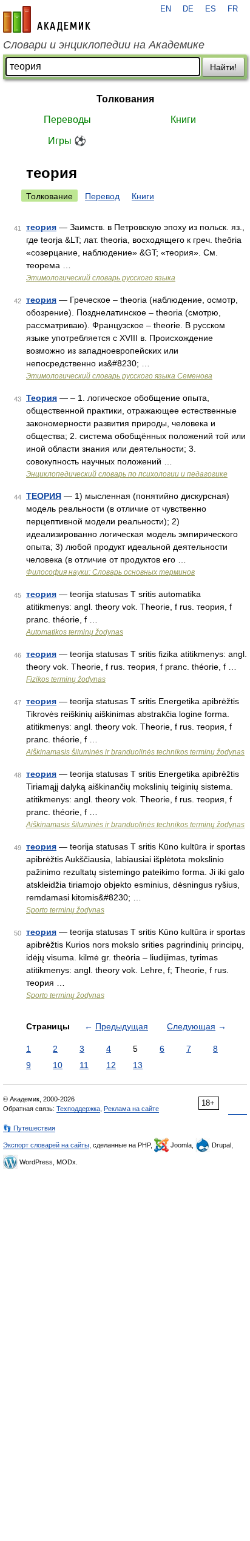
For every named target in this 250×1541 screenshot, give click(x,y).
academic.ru (46, 19)
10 (57, 1065)
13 (138, 1065)
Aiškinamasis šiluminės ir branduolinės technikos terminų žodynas (135, 752)
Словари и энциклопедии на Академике (103, 45)
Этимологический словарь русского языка (100, 278)
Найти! (223, 67)
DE (188, 9)
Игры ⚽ (67, 141)
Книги (183, 119)
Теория (41, 398)
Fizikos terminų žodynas (66, 679)
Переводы (67, 119)
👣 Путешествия (29, 1128)
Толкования (125, 99)
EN (165, 9)
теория (41, 227)
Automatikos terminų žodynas (74, 632)
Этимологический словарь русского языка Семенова (119, 376)
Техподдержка (78, 1108)
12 (111, 1065)
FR (233, 9)
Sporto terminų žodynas (65, 910)
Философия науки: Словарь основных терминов (110, 572)
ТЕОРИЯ (43, 496)
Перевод (102, 196)
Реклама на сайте (131, 1108)
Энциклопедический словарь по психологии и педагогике (127, 474)
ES (210, 9)
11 (84, 1065)
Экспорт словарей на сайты (46, 1145)
